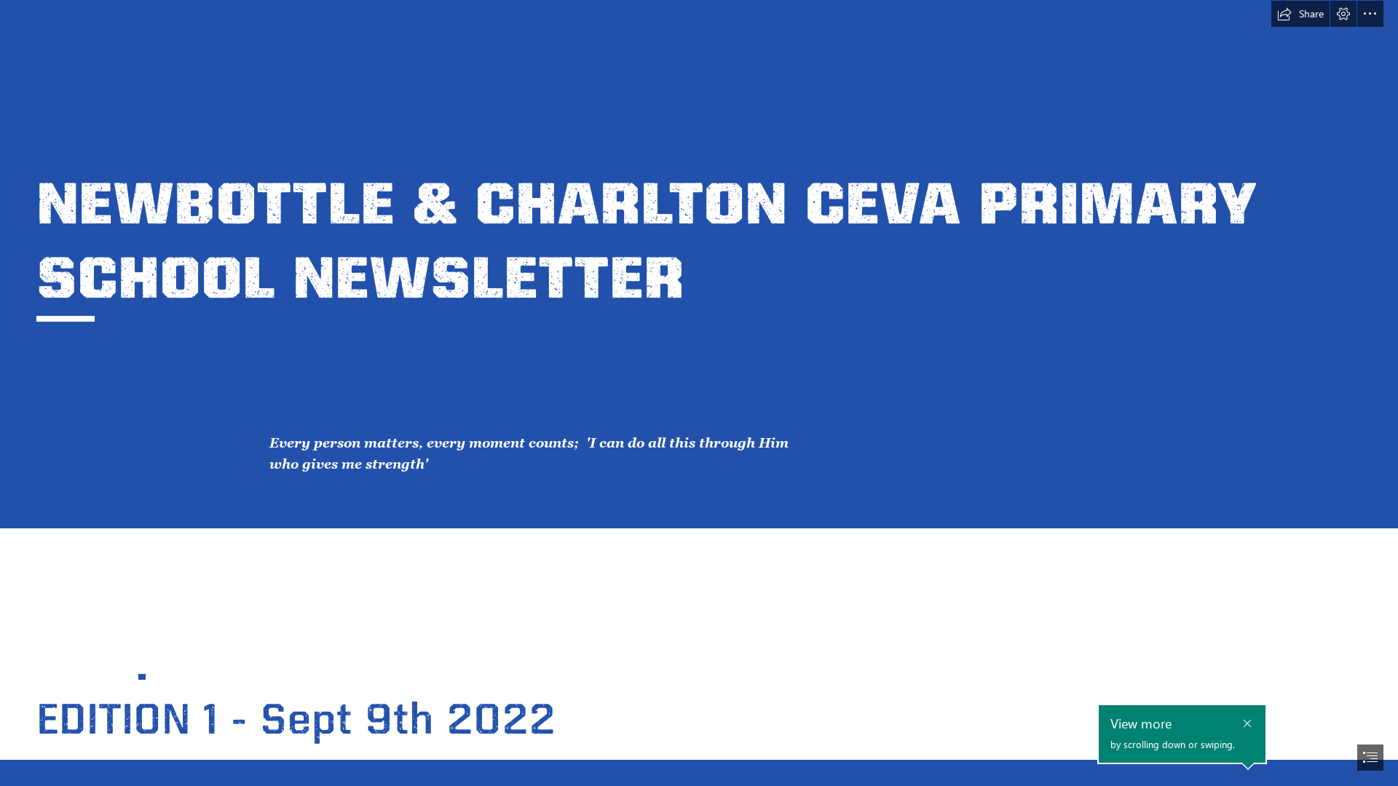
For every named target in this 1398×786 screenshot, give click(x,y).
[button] (1300, 14)
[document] (699, 393)
